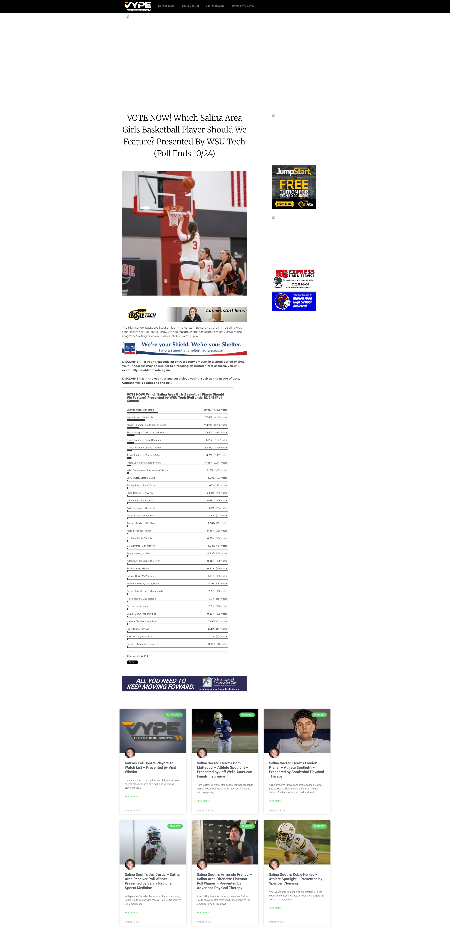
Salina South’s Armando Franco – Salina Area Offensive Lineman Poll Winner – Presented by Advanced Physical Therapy (224, 881)
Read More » (131, 796)
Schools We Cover (243, 5)
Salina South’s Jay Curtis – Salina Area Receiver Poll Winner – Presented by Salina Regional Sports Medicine (152, 881)
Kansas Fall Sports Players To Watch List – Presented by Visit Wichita (150, 767)
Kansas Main (166, 5)
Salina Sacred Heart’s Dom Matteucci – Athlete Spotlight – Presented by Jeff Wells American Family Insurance (224, 770)
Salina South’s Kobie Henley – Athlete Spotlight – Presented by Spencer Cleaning (295, 878)
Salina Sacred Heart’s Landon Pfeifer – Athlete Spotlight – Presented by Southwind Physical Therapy (296, 770)
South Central (190, 5)
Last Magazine (215, 5)
